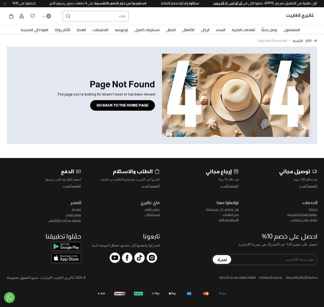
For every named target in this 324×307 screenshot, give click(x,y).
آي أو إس (227, 3)
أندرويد (211, 3)
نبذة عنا (76, 209)
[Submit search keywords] (68, 16)
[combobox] (96, 16)
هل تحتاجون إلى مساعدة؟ (222, 209)
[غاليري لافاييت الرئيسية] (302, 16)
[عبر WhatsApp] (9, 297)
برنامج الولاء (152, 209)
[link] (243, 30)
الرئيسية (298, 40)
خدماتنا (313, 209)
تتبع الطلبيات (230, 214)
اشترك (222, 259)
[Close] (4, 4)
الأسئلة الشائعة (229, 220)
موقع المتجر (73, 215)
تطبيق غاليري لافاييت (303, 220)
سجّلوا (186, 3)
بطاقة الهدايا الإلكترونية (302, 214)
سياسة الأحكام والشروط (301, 277)
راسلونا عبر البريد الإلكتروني (64, 220)
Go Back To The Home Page (123, 105)
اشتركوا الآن (152, 214)
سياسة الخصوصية (270, 277)
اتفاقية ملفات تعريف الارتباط (237, 277)
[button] (292, 30)
